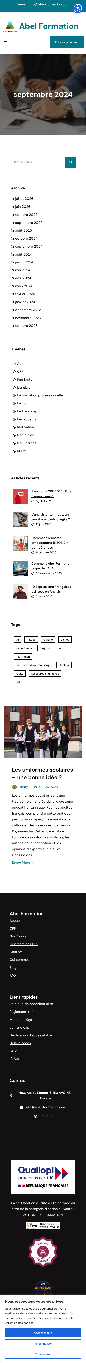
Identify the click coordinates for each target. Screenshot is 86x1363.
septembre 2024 (28, 246)
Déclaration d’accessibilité (31, 1035)
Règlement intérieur (25, 1011)
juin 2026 (22, 206)
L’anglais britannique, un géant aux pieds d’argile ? (50, 516)
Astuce (31, 639)
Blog (13, 967)
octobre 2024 (26, 238)
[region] (43, 1329)
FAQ (13, 975)
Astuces (23, 363)
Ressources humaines (45, 673)
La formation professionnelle (40, 395)
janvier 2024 (25, 302)
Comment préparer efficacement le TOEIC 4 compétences (50, 543)
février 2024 (25, 294)
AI (17, 639)
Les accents (27, 419)
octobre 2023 (26, 325)
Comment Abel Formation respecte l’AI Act (51, 565)
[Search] (70, 162)
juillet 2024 (24, 262)
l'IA (59, 648)
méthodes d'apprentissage (33, 665)
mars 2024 (23, 286)
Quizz (21, 451)
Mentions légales (23, 1019)
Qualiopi (64, 665)
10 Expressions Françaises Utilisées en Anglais (51, 589)
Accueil (15, 920)
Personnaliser (43, 1343)
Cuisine (48, 639)
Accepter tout (43, 1333)
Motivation (25, 427)
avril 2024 (23, 278)
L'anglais (23, 387)
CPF (20, 371)
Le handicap (19, 1027)
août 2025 (23, 230)
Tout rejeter (43, 1354)
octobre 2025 (26, 214)
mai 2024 (22, 270)
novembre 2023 (28, 318)
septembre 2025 (28, 222)
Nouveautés (26, 443)
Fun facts (24, 379)
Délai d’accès (20, 1043)
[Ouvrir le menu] (5, 42)
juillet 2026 (24, 198)
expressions (24, 648)
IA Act (14, 1058)
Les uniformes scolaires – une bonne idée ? (42, 773)
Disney (65, 639)
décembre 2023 (28, 310)
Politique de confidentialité (31, 1004)
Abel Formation (49, 26)
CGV (13, 1051)
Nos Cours (18, 936)
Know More (21, 862)
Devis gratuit (67, 42)
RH (18, 682)
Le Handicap (27, 411)
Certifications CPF (24, 944)
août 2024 (23, 254)
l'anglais (45, 648)
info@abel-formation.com (49, 4)
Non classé (26, 435)
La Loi (21, 403)
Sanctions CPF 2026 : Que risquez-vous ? (51, 493)
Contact (16, 952)
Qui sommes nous (24, 959)
